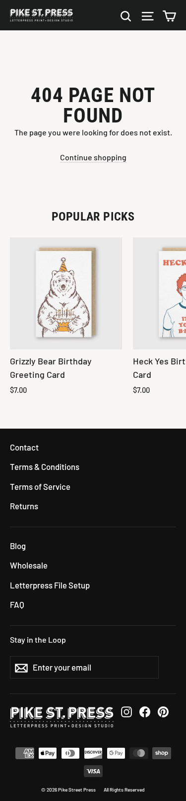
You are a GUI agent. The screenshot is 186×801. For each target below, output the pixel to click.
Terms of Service (40, 486)
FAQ (17, 604)
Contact (24, 447)
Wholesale (29, 565)
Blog (18, 546)
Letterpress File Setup (50, 585)
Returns (24, 506)
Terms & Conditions (44, 466)
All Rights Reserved (124, 790)
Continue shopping (93, 157)
